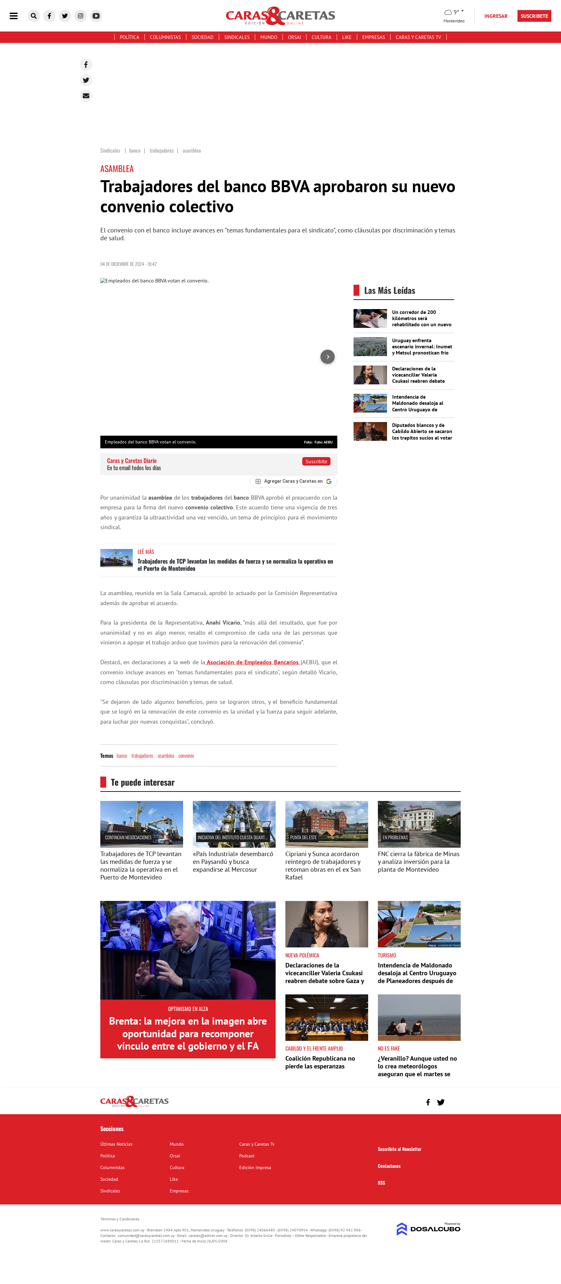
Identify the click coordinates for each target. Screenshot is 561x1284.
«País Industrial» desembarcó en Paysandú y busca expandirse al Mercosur (233, 862)
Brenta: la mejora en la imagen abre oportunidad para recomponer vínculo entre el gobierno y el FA (188, 1033)
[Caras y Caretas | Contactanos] (453, 1101)
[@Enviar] (86, 96)
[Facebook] (86, 64)
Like (347, 37)
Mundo (268, 37)
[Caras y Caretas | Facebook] (49, 16)
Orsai (294, 37)
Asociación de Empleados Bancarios (253, 662)
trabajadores (142, 755)
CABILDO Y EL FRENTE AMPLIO (314, 1048)
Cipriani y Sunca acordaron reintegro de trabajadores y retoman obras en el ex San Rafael (323, 865)
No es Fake (389, 1048)
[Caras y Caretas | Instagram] (80, 16)
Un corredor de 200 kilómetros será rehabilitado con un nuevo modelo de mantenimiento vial (422, 324)
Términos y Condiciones (119, 1218)
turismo (387, 955)
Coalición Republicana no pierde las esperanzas (320, 1062)
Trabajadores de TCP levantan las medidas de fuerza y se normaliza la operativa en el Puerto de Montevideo (235, 564)
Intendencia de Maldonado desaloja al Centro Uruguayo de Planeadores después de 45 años (419, 409)
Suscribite (316, 461)
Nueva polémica (302, 955)
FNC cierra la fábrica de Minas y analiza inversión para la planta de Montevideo (418, 862)
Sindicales (237, 37)
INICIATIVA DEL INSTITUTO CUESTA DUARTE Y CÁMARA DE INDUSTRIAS (254, 837)
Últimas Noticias (116, 1144)
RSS (381, 1182)
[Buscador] (34, 16)
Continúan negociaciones (128, 837)
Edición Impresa (255, 1167)
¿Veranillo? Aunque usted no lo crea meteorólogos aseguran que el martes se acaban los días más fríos (417, 1070)
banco (122, 755)
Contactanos (389, 1165)
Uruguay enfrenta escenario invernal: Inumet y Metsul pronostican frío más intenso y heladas (422, 349)
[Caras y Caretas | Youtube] (96, 16)
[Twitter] (86, 80)
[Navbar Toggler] (18, 16)
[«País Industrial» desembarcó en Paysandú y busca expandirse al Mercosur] (234, 845)
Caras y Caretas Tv (418, 37)
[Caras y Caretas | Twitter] (65, 16)
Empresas (373, 37)
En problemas (395, 837)
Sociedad (203, 37)
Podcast (247, 1156)
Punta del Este (303, 837)
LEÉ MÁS (146, 551)
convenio (186, 755)
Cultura (321, 37)
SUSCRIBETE (534, 16)
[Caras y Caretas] (134, 1106)
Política (129, 37)
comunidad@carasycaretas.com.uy (146, 1235)
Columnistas (165, 37)
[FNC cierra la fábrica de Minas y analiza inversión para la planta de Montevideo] (419, 845)
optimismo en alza (188, 1009)
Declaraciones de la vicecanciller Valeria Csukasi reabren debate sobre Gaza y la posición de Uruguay (419, 381)
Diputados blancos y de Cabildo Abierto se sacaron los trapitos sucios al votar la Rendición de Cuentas (422, 434)
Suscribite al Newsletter (399, 1148)
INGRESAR (496, 16)
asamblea (166, 755)
